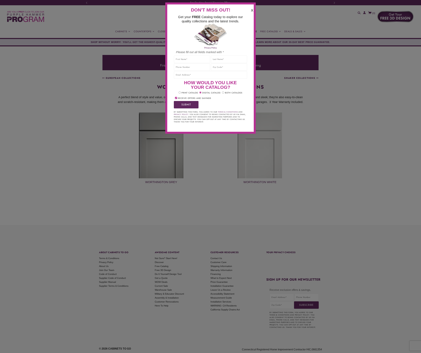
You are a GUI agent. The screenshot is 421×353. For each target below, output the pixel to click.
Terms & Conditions (228, 112)
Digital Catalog (211, 92)
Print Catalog (190, 92)
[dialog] (210, 176)
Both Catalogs (233, 92)
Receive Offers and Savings (194, 98)
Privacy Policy (210, 48)
